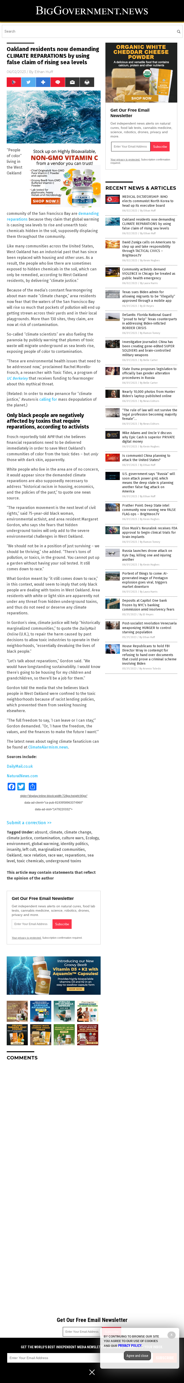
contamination (47, 838)
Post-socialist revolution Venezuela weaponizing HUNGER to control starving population (149, 627)
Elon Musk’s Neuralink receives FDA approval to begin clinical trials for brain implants (149, 532)
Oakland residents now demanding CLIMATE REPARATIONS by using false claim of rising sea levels (148, 223)
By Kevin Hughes (150, 260)
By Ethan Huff (147, 210)
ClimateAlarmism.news (48, 747)
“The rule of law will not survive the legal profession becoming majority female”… (149, 414)
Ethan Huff (43, 72)
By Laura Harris (149, 283)
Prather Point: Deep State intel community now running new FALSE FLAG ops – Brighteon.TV (149, 509)
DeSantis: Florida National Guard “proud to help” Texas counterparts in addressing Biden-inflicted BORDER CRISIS (149, 321)
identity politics (74, 843)
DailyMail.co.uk (20, 766)
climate (55, 832)
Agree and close (137, 1356)
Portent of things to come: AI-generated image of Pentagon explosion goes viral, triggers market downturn (145, 580)
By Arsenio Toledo (150, 668)
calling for (48, 399)
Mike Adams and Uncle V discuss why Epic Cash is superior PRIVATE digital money (148, 437)
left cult (29, 849)
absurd (41, 832)
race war (55, 855)
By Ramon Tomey (150, 333)
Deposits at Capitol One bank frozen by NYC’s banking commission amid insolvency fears (148, 605)
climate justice (19, 838)
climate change (77, 832)
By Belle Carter (149, 360)
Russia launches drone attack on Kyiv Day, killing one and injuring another (147, 555)
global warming (45, 843)
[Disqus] (54, 1124)
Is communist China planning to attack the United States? (146, 458)
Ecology (92, 838)
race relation (34, 855)
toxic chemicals (30, 861)
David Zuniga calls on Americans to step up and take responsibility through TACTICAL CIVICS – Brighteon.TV (148, 248)
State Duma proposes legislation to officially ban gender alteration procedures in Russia (149, 373)
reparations (75, 855)
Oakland (14, 855)
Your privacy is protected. (26, 937)
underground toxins (63, 861)
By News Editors (149, 401)
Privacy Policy (130, 1346)
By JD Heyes (147, 306)
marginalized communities (61, 849)
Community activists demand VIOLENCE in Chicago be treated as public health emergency (148, 273)
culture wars (73, 838)
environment (18, 843)
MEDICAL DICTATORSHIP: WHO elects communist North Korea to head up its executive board (147, 201)
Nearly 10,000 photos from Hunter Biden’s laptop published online (148, 394)
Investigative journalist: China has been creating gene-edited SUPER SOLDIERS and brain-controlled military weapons (148, 348)
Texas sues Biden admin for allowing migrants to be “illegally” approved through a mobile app (148, 296)
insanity (14, 849)
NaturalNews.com (22, 776)
